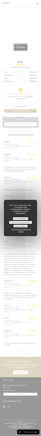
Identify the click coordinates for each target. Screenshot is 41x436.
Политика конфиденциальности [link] (21, 229)
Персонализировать (20, 226)
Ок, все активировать (20, 218)
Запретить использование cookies (20, 222)
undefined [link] (21, 231)
